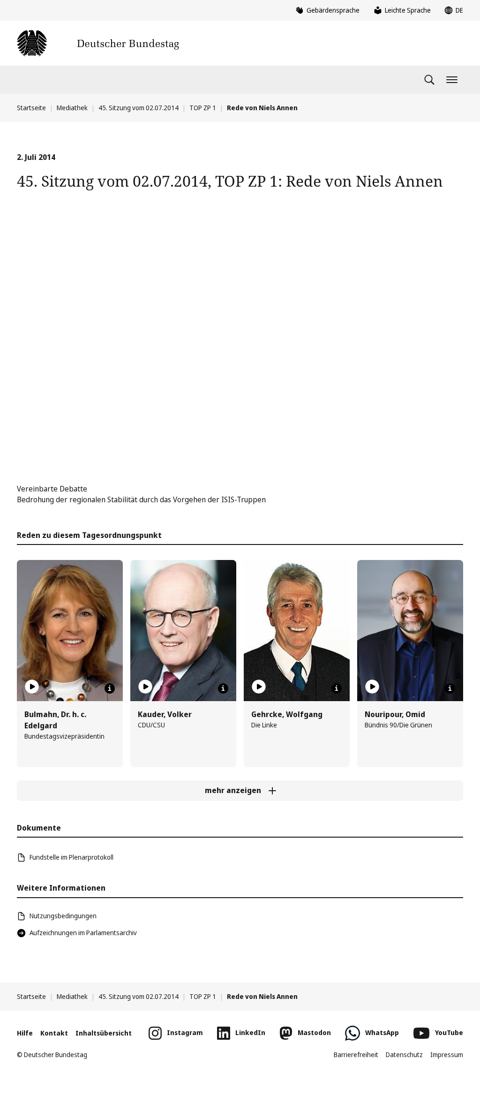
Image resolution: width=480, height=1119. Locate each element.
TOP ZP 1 (202, 107)
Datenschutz (404, 1054)
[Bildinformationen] (109, 688)
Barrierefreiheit (356, 1054)
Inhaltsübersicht (103, 1032)
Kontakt (54, 1032)
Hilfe (25, 1032)
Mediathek (72, 107)
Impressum (446, 1054)
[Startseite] (98, 43)
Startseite (31, 107)
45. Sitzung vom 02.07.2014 (138, 107)
